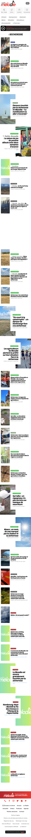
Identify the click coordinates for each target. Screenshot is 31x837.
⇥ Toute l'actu (16, 23)
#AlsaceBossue (20, 20)
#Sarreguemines (13, 17)
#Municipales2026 (6, 23)
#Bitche (3, 20)
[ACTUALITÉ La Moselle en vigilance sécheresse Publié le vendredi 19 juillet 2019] (15, 765)
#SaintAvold (23, 17)
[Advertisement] (15, 231)
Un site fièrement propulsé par (13, 831)
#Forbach (4, 17)
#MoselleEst (11, 20)
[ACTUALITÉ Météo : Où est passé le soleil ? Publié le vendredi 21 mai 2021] (15, 605)
